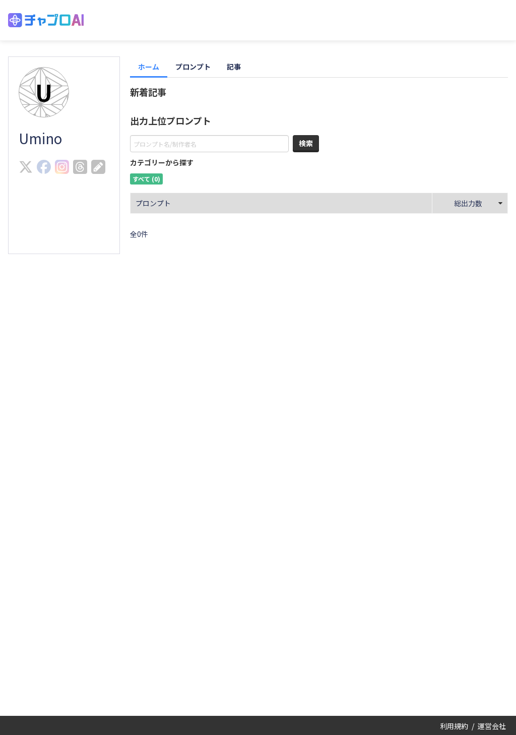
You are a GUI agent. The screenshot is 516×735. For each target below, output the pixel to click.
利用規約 (454, 726)
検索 (306, 143)
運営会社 (492, 726)
